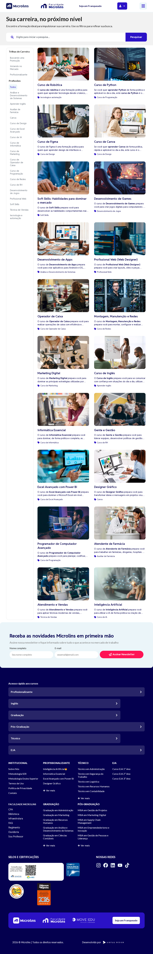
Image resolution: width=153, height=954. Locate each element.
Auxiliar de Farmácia (15, 111)
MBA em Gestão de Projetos (92, 810)
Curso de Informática (15, 144)
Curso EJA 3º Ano (121, 778)
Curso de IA (16, 137)
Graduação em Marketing (56, 815)
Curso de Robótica (50, 85)
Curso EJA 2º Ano (121, 773)
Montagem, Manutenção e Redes (116, 316)
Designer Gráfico (105, 487)
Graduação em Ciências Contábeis (55, 837)
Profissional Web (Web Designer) (116, 259)
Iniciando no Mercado (16, 67)
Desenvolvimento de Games (112, 199)
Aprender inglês (18, 103)
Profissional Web (18, 198)
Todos (13, 87)
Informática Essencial (52, 430)
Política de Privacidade (20, 788)
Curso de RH (16, 184)
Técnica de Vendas (19, 209)
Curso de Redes (18, 179)
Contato (12, 793)
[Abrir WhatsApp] (145, 946)
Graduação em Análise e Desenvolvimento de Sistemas (58, 829)
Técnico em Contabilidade (91, 791)
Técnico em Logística (88, 781)
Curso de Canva (104, 142)
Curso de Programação (16, 172)
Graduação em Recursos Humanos (55, 821)
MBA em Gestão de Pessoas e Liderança (93, 837)
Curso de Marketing (15, 152)
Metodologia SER (17, 773)
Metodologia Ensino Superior (23, 778)
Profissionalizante (18, 74)
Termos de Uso (16, 783)
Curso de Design (18, 123)
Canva (13, 117)
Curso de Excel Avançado (17, 130)
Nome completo (18, 648)
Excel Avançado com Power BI (57, 487)
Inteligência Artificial (108, 605)
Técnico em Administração (91, 769)
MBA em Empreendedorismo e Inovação (93, 829)
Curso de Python (105, 85)
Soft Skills (14, 204)
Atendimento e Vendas (53, 605)
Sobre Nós (13, 769)
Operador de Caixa (50, 316)
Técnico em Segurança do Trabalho (90, 775)
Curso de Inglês (104, 373)
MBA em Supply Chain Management (89, 821)
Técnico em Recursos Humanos (94, 786)
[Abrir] (124, 6)
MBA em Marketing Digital (92, 815)
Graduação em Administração (58, 810)
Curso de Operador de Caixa (16, 162)
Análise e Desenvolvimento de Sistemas (18, 95)
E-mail (58, 648)
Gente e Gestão (104, 430)
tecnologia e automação (16, 217)
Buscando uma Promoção (17, 59)
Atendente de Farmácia (109, 544)
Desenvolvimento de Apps (55, 259)
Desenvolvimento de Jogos (18, 192)
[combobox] (66, 37)
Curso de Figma (48, 142)
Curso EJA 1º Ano (121, 769)
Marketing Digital (49, 373)
